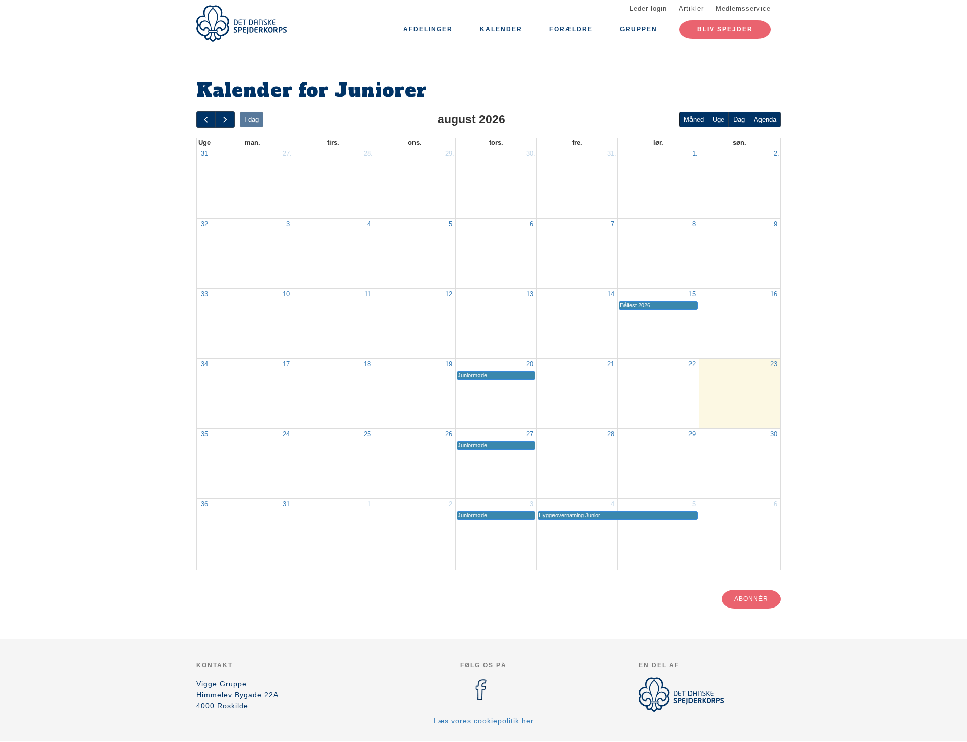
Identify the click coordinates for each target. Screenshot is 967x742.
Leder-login (648, 8)
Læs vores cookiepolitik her (484, 721)
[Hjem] (241, 23)
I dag (251, 119)
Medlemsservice (743, 8)
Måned (694, 119)
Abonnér (751, 598)
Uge (718, 119)
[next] (224, 119)
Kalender (501, 29)
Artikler (691, 8)
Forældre (571, 29)
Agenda (765, 119)
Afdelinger (428, 29)
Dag (739, 119)
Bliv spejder (725, 29)
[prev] (206, 119)
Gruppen (638, 29)
